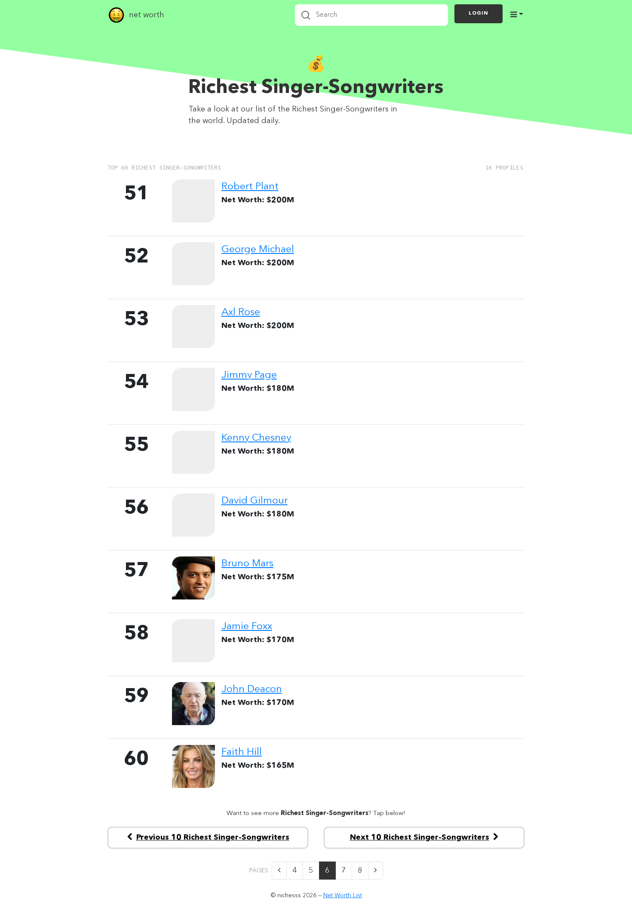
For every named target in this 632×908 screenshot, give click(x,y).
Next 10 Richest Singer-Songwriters (419, 837)
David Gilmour (254, 501)
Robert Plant (250, 187)
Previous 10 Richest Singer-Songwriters (212, 837)
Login (478, 13)
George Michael (257, 249)
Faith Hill (241, 752)
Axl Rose (240, 312)
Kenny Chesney (256, 438)
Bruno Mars (247, 564)
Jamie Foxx (246, 626)
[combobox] (371, 15)
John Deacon (251, 689)
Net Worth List (342, 896)
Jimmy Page (249, 375)
